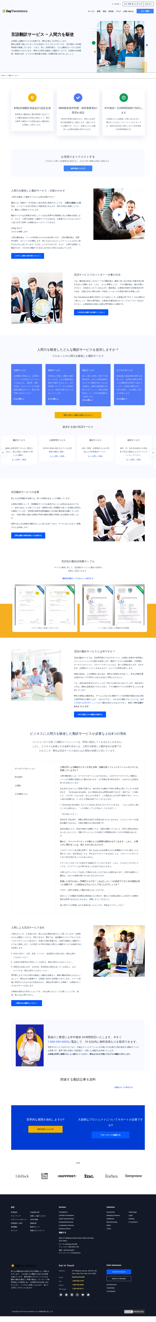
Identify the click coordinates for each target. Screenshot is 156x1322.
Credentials (111, 1288)
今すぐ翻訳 (145, 11)
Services (62, 1207)
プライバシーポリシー (19, 1219)
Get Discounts (111, 1285)
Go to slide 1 (3, 455)
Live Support (111, 1291)
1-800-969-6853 (58, 1041)
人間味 (18, 785)
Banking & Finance (113, 1215)
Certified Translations (66, 1215)
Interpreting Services (66, 1222)
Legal (130, 1215)
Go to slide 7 (152, 455)
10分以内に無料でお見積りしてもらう (91, 312)
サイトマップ (16, 1216)
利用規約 (14, 1212)
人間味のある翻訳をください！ (26, 1003)
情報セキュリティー (37, 1230)
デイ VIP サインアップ (133, 4)
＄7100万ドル (21, 794)
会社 (13, 1207)
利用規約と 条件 (16, 1223)
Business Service (65, 1229)
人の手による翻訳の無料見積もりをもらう (28, 256)
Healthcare (110, 1219)
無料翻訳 (14, 1227)
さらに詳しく (26, 384)
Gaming (131, 1219)
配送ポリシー (35, 1227)
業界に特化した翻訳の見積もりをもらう (78, 415)
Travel (109, 1229)
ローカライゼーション (25, 768)
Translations (63, 1212)
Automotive (111, 1212)
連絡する (62, 1232)
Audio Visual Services (66, 1219)
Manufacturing (112, 1222)
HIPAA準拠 (34, 1219)
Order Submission (114, 1265)
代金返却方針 (35, 1212)
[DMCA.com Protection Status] (134, 1313)
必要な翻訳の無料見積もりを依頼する (28, 535)
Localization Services (66, 1225)
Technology (133, 1212)
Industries (111, 1207)
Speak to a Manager (119, 1278)
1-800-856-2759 (78, 1281)
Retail (109, 1225)
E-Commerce (133, 1222)
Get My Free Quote (118, 1272)
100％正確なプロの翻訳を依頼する (90, 714)
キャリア (14, 1230)
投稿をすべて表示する (124, 1087)
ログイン (148, 4)
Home (3, 75)
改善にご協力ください (38, 1216)
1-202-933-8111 (78, 1289)
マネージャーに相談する (110, 1135)
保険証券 (33, 1223)
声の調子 (19, 777)
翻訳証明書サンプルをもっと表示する (78, 578)
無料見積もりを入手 (78, 168)
